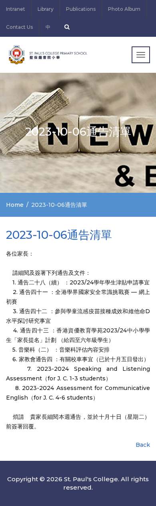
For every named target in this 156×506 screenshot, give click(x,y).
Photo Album (124, 9)
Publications (81, 9)
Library (46, 9)
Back (143, 444)
